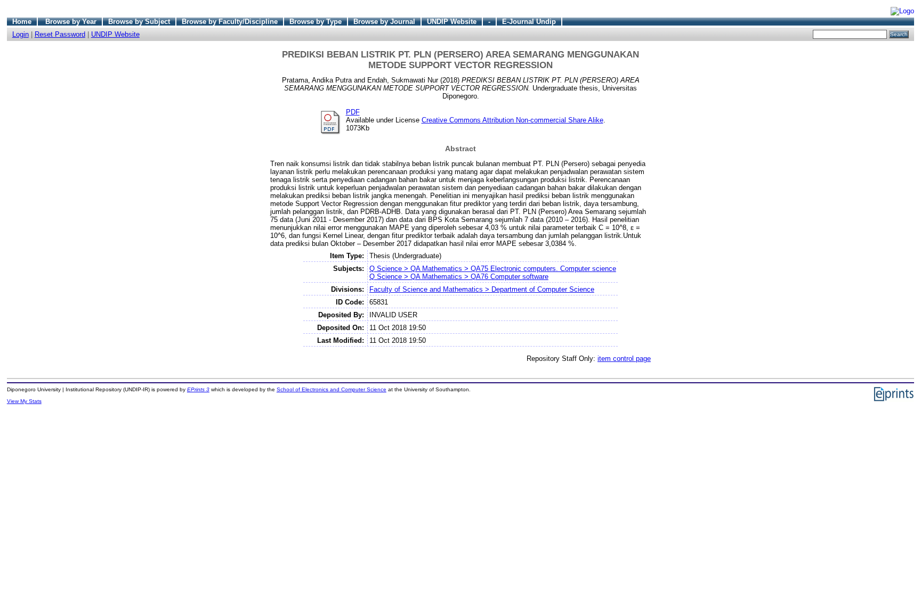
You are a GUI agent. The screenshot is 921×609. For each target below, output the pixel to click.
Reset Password (60, 34)
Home (21, 22)
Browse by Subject (139, 22)
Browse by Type (315, 22)
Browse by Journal (384, 22)
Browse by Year (70, 22)
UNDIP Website (451, 22)
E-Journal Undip (529, 22)
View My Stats (24, 401)
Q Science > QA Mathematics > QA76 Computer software (458, 277)
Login (20, 34)
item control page (624, 359)
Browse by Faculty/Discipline (230, 22)
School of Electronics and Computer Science (331, 389)
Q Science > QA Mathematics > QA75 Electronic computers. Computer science (492, 269)
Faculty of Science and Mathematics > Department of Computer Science (481, 289)
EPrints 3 (198, 389)
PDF (353, 112)
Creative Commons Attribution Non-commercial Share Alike (512, 120)
